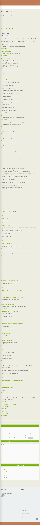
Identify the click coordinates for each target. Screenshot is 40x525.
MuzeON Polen (24, 517)
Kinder (5, 472)
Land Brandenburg (24, 510)
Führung (5, 471)
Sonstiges (5, 477)
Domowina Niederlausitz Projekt (26, 511)
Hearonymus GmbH (24, 514)
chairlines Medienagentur (25, 513)
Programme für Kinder (5, 33)
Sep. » (31, 441)
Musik (5, 475)
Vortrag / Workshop (7, 478)
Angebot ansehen (4, 48)
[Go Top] (37, 519)
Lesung (5, 474)
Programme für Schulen (5, 35)
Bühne (5, 469)
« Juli (9, 441)
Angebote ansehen (4, 68)
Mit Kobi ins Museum (7, 28)
